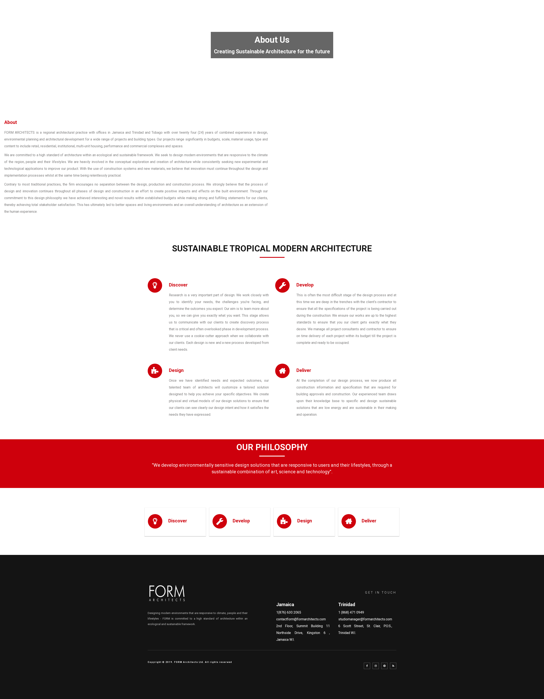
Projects (439, 14)
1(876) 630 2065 (288, 612)
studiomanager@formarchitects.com (365, 619)
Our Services (409, 14)
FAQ (460, 14)
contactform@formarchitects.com (301, 619)
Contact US (501, 14)
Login (526, 14)
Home (362, 14)
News (477, 14)
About (381, 14)
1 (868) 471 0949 (351, 612)
